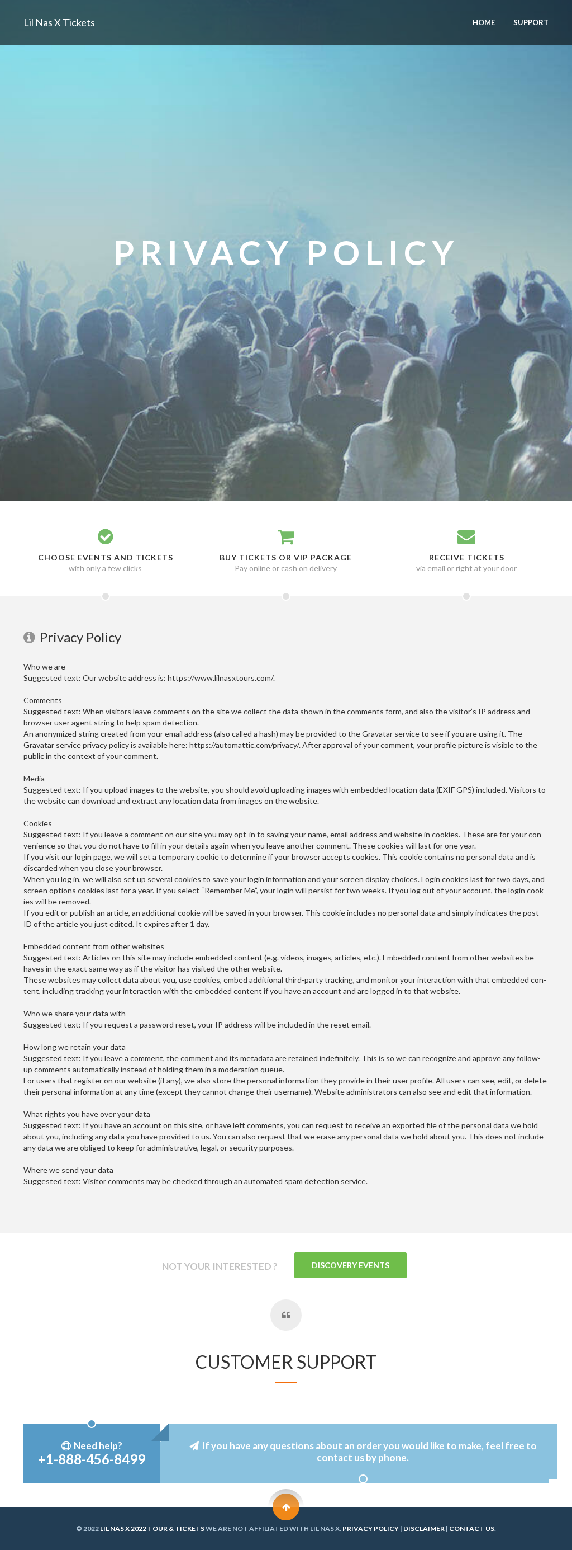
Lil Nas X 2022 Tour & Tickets (152, 1528)
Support (531, 22)
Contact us (471, 1528)
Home (484, 22)
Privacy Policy (370, 1528)
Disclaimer (424, 1528)
